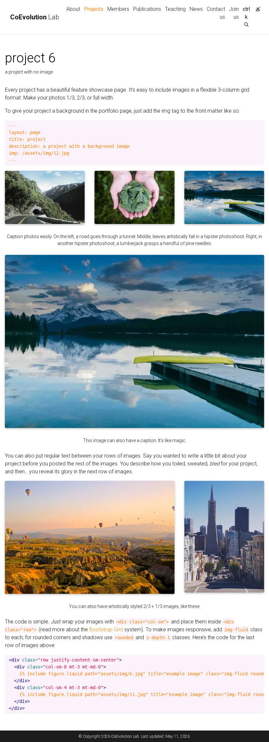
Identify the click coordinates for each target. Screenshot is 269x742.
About (73, 9)
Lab (34, 17)
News (196, 9)
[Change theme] (256, 7)
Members (118, 9)
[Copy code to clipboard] (259, 125)
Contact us (216, 13)
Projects (94, 9)
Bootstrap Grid (106, 629)
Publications (147, 9)
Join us (234, 13)
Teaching (175, 9)
